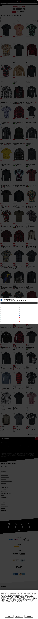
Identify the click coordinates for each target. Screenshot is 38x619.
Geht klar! (9, 616)
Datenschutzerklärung (28, 601)
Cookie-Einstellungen (31, 600)
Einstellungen (29, 616)
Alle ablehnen (19, 616)
